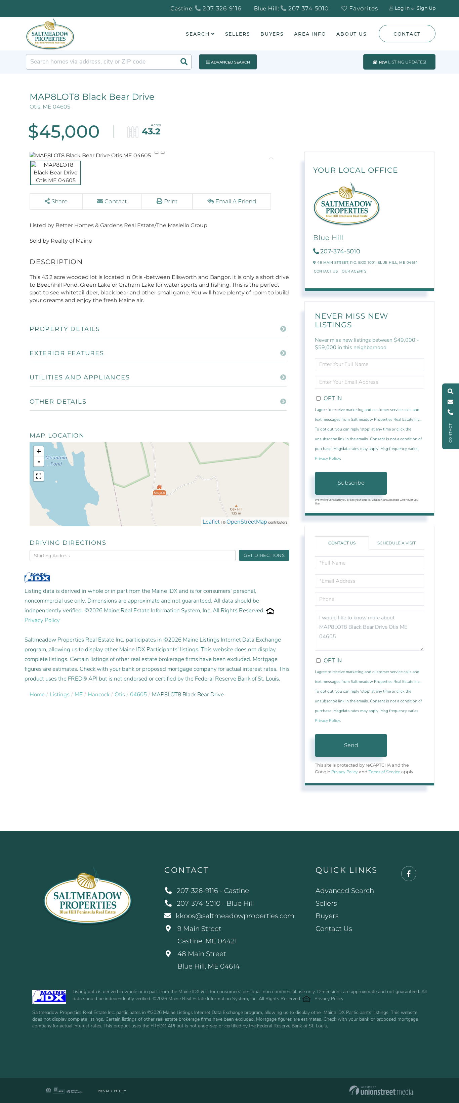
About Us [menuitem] (351, 34)
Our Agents (354, 271)
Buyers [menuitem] (272, 34)
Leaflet (211, 522)
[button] (183, 61)
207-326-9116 (221, 8)
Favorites (362, 8)
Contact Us (326, 271)
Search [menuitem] (197, 34)
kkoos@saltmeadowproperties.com (235, 916)
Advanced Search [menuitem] (345, 891)
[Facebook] (409, 874)
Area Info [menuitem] (310, 34)
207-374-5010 (308, 8)
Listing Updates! (402, 62)
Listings (60, 694)
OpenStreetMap (246, 522)
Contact (407, 34)
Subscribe (351, 483)
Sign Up (426, 8)
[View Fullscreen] (39, 476)
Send (351, 745)
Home (37, 694)
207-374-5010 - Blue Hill (215, 903)
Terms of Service (384, 772)
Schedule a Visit (396, 542)
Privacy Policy (42, 620)
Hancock (99, 694)
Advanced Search (230, 62)
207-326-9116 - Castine (213, 891)
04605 (138, 694)
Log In (402, 8)
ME (79, 694)
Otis (120, 694)
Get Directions (264, 555)
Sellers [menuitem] (237, 34)
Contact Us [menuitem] (334, 929)
